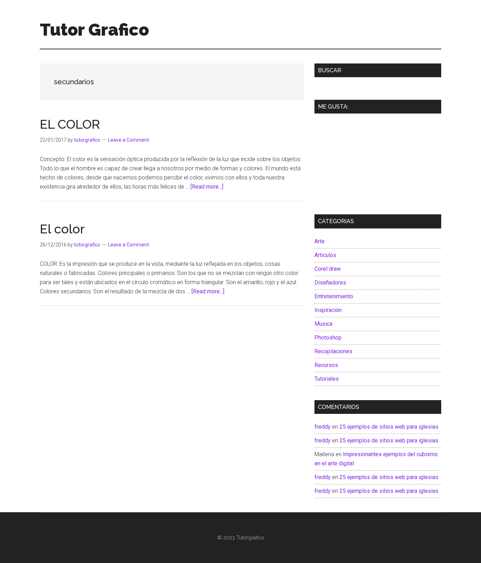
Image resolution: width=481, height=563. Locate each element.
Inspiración (328, 310)
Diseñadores (330, 282)
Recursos (326, 365)
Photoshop (328, 337)
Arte (319, 241)
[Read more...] (206, 186)
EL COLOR (70, 124)
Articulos (325, 255)
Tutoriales (326, 378)
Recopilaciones (333, 351)
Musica (323, 323)
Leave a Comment (128, 140)
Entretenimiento (333, 296)
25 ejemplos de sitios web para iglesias (388, 426)
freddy (322, 426)
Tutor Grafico (94, 29)
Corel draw (327, 268)
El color (62, 228)
